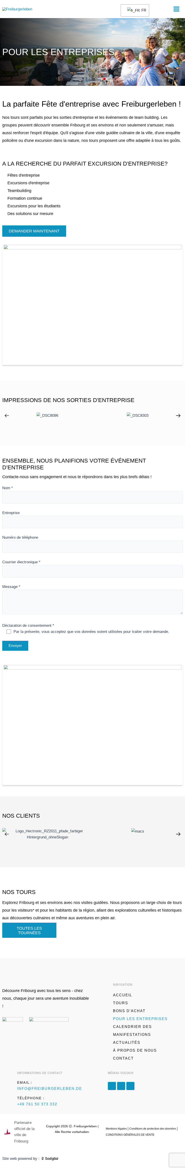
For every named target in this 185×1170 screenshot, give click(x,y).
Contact (123, 1058)
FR (142, 10)
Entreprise (11, 513)
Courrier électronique (21, 562)
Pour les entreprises (140, 1019)
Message (11, 587)
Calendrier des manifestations (132, 1031)
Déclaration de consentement (85, 628)
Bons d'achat (129, 1011)
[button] (7, 415)
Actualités (126, 1042)
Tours (120, 1003)
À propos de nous (135, 1050)
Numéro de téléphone (20, 537)
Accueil (122, 995)
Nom (7, 488)
